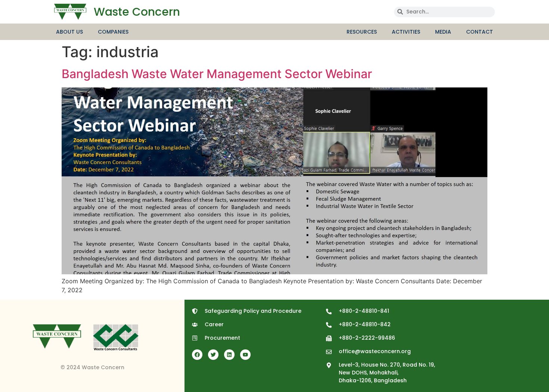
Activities (406, 32)
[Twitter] (213, 354)
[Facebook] (197, 354)
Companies (113, 32)
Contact (479, 32)
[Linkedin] (229, 354)
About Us (69, 32)
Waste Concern (137, 12)
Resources (362, 32)
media (443, 32)
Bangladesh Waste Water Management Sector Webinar (217, 74)
